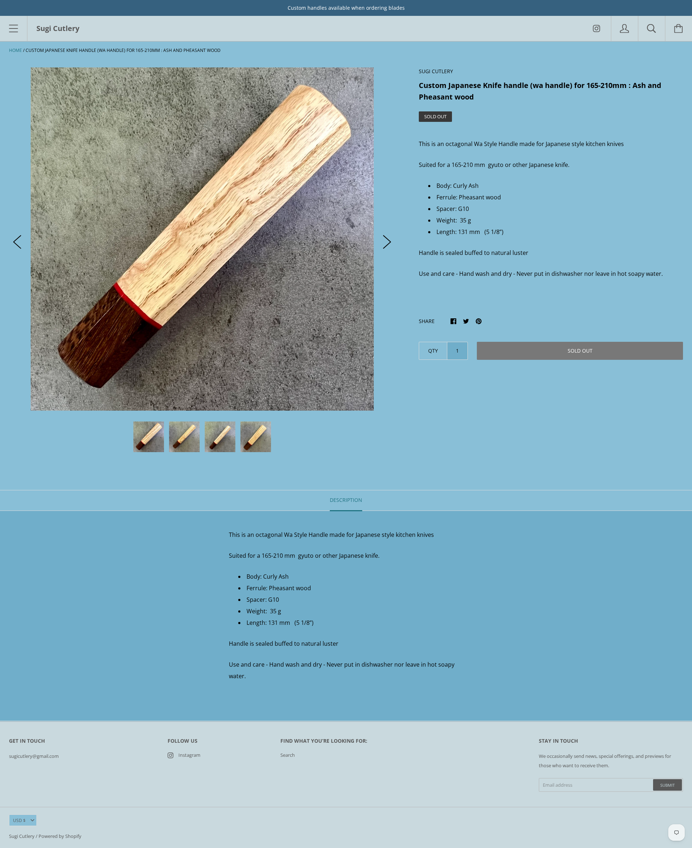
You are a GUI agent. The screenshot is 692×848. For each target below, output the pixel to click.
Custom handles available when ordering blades (346, 7)
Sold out (580, 350)
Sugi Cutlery (22, 836)
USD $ (19, 820)
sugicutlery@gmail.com (34, 756)
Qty (433, 350)
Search (287, 755)
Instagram (189, 755)
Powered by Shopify (60, 836)
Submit (667, 785)
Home (15, 50)
